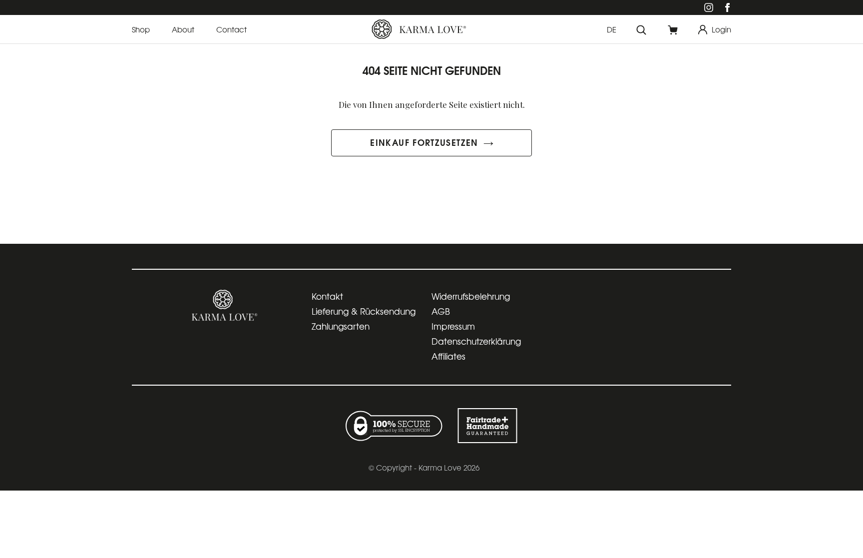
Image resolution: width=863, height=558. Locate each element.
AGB (441, 311)
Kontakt (327, 296)
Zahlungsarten (341, 326)
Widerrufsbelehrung (471, 296)
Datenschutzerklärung (476, 341)
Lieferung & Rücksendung (364, 311)
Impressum (453, 326)
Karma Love (440, 467)
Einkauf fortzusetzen (424, 141)
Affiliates (448, 356)
